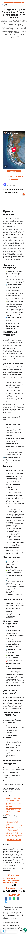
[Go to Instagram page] (12, 891)
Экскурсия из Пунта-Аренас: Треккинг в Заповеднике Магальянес (13, 805)
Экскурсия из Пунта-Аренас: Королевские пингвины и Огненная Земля (15, 812)
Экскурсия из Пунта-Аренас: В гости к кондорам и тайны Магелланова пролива (14, 800)
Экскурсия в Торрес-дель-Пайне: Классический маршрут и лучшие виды (15, 822)
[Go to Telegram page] (9, 891)
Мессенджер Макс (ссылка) (11, 880)
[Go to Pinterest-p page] (21, 891)
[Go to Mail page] (15, 885)
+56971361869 (10, 878)
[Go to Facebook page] (24, 891)
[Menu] (25, 4)
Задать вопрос (14, 171)
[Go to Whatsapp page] (4, 891)
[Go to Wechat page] (7, 891)
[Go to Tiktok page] (19, 891)
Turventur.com (6, 870)
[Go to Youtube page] (14, 891)
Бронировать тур (14, 839)
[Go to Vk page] (16, 891)
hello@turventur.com (13, 882)
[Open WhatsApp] (25, 930)
